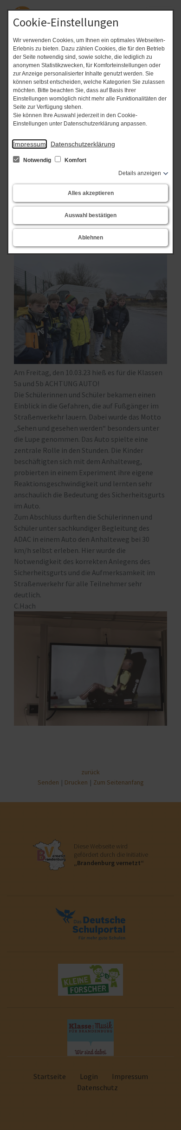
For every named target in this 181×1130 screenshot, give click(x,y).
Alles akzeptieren (91, 193)
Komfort (74, 160)
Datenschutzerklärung (83, 144)
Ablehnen (90, 237)
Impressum (29, 144)
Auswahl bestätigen (90, 215)
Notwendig (37, 160)
